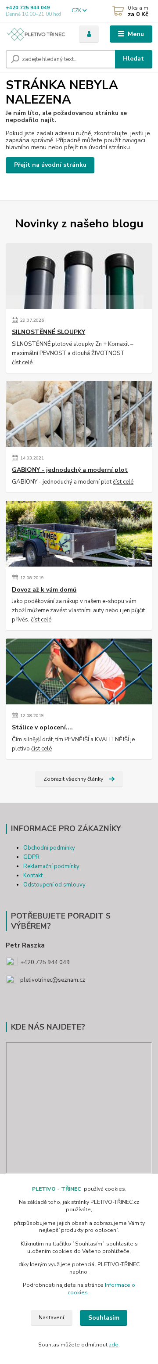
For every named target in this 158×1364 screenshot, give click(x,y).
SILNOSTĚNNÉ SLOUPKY (48, 332)
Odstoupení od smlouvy (54, 885)
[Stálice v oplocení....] (79, 671)
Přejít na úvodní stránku (50, 165)
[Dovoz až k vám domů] (79, 534)
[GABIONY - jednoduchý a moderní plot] (79, 414)
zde (113, 1344)
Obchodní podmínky (49, 848)
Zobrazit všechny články (73, 779)
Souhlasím (103, 1318)
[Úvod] (36, 34)
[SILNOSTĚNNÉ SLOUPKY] (79, 276)
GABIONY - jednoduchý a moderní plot (70, 470)
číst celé (22, 362)
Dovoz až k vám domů (44, 589)
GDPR (31, 857)
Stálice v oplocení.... (42, 727)
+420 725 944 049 (28, 7)
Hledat (133, 58)
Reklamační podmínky (51, 866)
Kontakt (33, 875)
